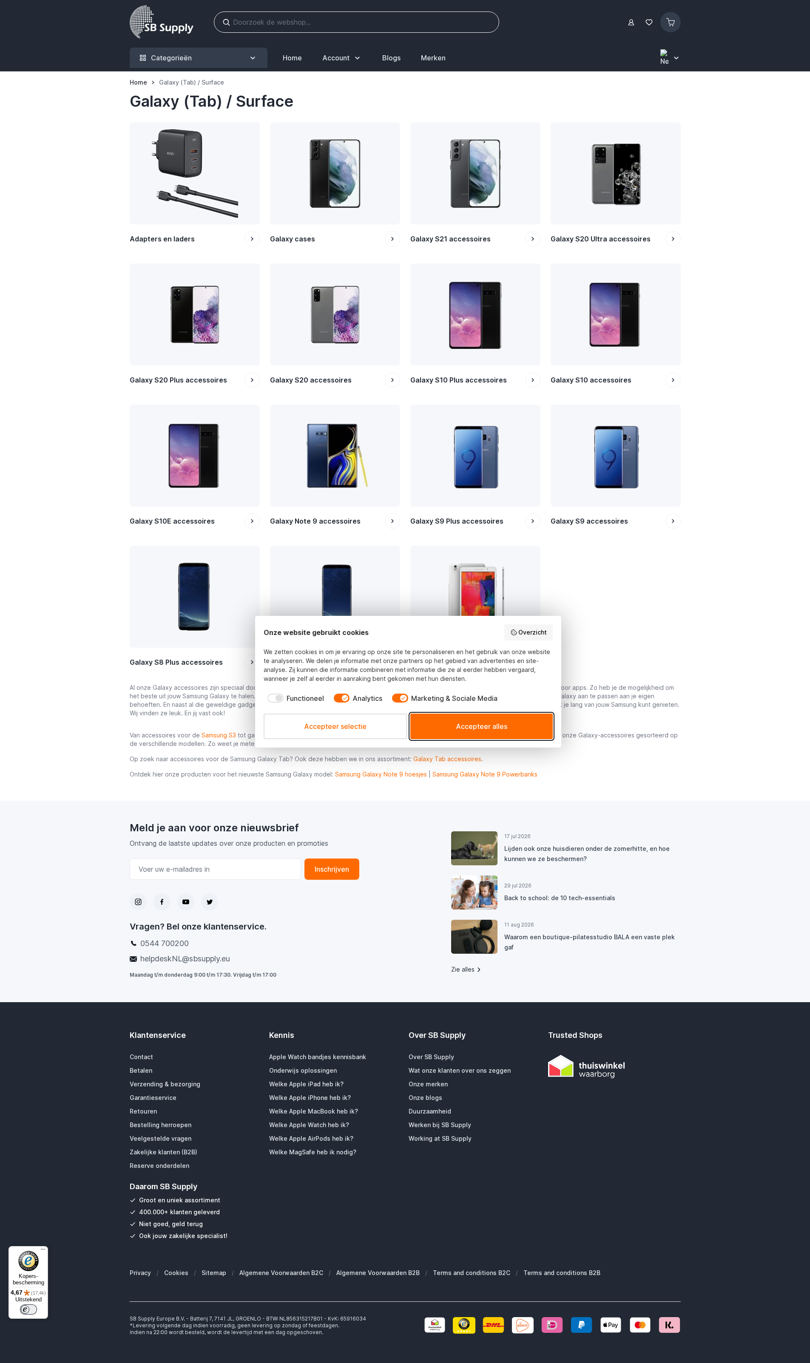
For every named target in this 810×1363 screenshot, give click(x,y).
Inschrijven (332, 869)
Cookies (176, 1272)
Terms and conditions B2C (471, 1272)
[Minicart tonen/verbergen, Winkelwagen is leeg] (670, 22)
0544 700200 (164, 943)
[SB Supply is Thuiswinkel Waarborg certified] (614, 1066)
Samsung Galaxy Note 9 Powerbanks (484, 774)
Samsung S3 (219, 735)
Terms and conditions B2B (561, 1272)
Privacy (140, 1272)
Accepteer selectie (335, 726)
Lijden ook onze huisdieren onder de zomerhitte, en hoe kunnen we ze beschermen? (587, 853)
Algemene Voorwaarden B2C (281, 1272)
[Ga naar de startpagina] (161, 22)
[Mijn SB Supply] (631, 22)
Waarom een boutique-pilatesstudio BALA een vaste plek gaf (589, 942)
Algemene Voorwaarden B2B (378, 1272)
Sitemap (214, 1272)
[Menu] (43, 1251)
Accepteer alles (481, 726)
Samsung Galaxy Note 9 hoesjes (381, 774)
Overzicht (532, 632)
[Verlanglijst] (649, 22)
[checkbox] (294, 698)
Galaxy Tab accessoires (447, 758)
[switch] (28, 1309)
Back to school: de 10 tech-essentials (559, 897)
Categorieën (171, 58)
